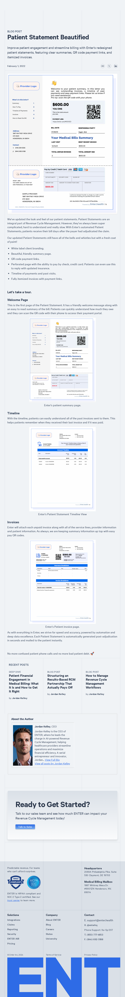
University (51, 938)
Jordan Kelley (19, 698)
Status (49, 933)
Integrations (13, 919)
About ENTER (53, 919)
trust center (13, 900)
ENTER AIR (13, 938)
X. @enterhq (90, 925)
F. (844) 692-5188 (93, 939)
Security (11, 933)
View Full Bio (52, 759)
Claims (11, 924)
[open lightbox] (62, 144)
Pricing (11, 943)
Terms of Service (53, 954)
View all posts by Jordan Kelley (52, 763)
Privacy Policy (90, 954)
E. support (98, 920)
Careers (50, 929)
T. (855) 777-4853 (93, 934)
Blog (48, 924)
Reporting (12, 929)
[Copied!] (103, 66)
